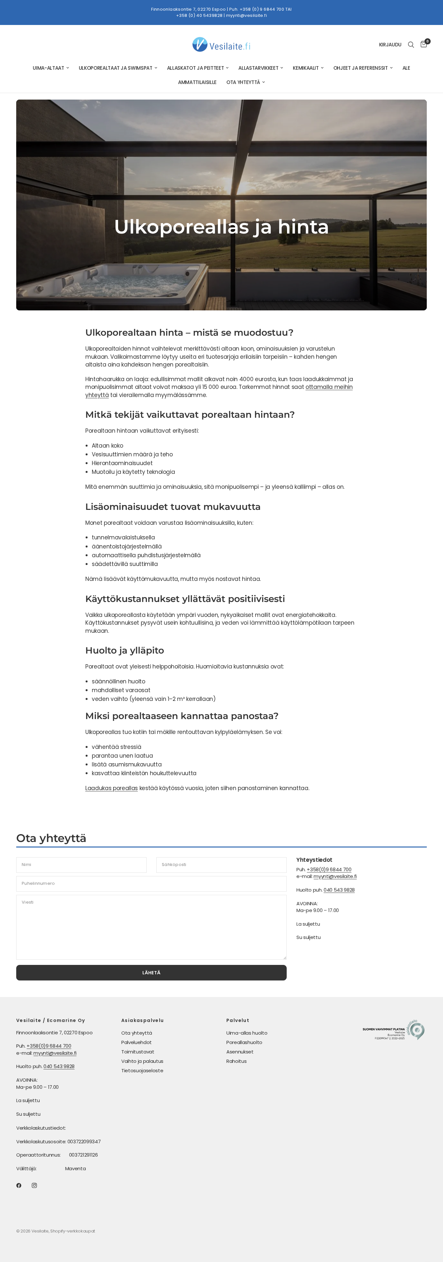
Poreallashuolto (244, 1042)
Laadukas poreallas (111, 788)
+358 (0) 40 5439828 (199, 15)
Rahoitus (236, 1061)
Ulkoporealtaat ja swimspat (115, 68)
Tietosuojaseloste (142, 1070)
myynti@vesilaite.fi (246, 15)
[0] (422, 44)
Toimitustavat (137, 1051)
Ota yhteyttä (243, 82)
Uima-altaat (48, 68)
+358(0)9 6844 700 (329, 869)
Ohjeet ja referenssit (360, 68)
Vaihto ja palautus (142, 1061)
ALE (406, 68)
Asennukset (240, 1051)
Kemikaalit (306, 68)
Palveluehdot (136, 1042)
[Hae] (411, 44)
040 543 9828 (339, 889)
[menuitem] (51, 68)
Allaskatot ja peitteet (195, 68)
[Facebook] (23, 1185)
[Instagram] (39, 1185)
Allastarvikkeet (258, 68)
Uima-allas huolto (246, 1032)
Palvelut (237, 1020)
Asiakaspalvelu (142, 1020)
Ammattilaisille (197, 82)
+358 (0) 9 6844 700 (262, 9)
